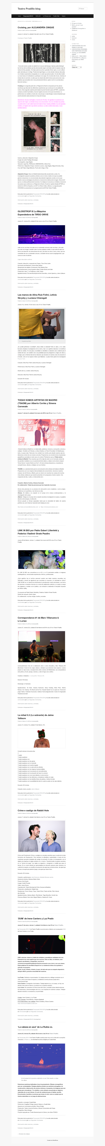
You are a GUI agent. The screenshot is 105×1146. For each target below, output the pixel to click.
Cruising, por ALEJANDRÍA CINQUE (36, 27)
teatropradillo (33, 30)
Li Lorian (31, 675)
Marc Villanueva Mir (39, 675)
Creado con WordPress (52, 1140)
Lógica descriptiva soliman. (25, 259)
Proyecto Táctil (21, 358)
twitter (73, 36)
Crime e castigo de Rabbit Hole (33, 810)
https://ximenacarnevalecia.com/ (49, 507)
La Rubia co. (26, 1039)
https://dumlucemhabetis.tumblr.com (27, 1003)
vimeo (73, 39)
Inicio (19, 16)
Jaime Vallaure (35, 789)
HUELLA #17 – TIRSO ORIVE (79, 56)
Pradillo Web (56, 16)
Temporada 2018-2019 (39, 194)
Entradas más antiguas (24, 1134)
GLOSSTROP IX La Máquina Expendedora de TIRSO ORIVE (79, 59)
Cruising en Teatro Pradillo (25, 38)
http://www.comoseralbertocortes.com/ (28, 507)
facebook (74, 38)
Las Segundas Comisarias (34, 196)
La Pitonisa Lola (47, 16)
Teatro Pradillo (57, 413)
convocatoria (21, 196)
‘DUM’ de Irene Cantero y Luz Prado (36, 918)
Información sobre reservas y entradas (28, 519)
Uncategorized (37, 1019)
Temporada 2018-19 (28, 16)
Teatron (63, 16)
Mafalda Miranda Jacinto (46, 877)
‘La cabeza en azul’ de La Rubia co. (35, 1026)
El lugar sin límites (77, 23)
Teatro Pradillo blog (29, 8)
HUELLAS (38, 16)
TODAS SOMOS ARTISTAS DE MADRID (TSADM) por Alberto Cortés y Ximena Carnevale (37, 403)
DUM (64, 929)
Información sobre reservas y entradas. (28, 200)
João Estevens (35, 877)
